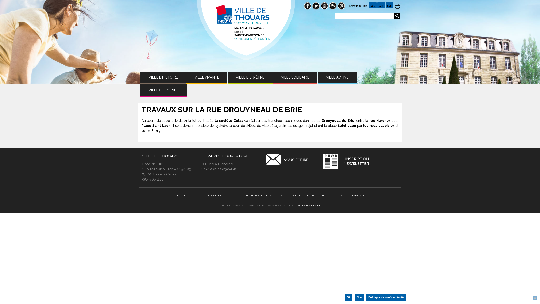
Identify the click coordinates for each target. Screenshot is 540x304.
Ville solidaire (295, 77)
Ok (348, 297)
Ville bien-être (250, 77)
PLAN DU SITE (216, 195)
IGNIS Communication (308, 205)
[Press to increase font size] (373, 5)
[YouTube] (324, 6)
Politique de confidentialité (386, 297)
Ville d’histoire (163, 77)
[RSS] (333, 6)
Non (359, 297)
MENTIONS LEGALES (258, 195)
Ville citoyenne (164, 90)
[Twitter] (316, 6)
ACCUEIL (181, 195)
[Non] (535, 298)
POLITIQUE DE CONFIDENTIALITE (311, 195)
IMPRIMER (358, 195)
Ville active (337, 77)
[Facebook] (307, 6)
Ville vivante (206, 77)
